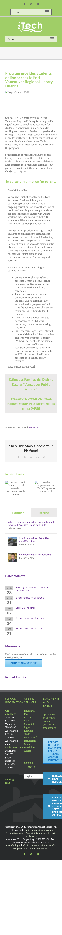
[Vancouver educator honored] (12, 554)
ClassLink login (29, 726)
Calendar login (13, 845)
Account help (28, 719)
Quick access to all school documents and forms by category (50, 721)
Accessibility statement (37, 833)
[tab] (31, 181)
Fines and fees (29, 712)
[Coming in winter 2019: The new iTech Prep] (12, 538)
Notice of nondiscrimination (39, 830)
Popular (18, 513)
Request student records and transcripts (30, 735)
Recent (44, 513)
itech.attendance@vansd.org (20, 747)
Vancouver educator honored (35, 554)
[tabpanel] (31, 280)
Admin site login (30, 845)
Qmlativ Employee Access (29, 747)
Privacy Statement (15, 833)
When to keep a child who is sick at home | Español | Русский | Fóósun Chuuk (31, 523)
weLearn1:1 (34, 427)
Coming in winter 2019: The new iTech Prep (34, 540)
